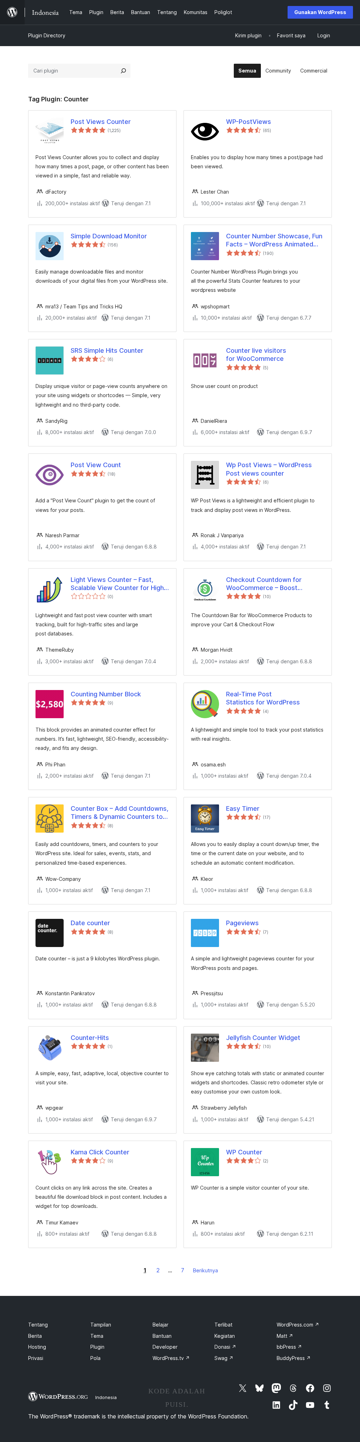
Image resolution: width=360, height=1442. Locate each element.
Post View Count (96, 465)
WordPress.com (298, 1325)
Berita (35, 1336)
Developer (165, 1347)
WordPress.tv (171, 1358)
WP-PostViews (248, 121)
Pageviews (242, 923)
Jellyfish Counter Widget (263, 1037)
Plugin (97, 1347)
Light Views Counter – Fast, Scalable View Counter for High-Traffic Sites (119, 584)
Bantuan (162, 1336)
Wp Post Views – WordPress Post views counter (269, 469)
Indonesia (106, 1397)
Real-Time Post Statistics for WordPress (263, 698)
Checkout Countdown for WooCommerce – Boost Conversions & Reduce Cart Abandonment (267, 584)
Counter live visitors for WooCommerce (256, 354)
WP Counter (244, 1152)
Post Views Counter (101, 121)
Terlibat (223, 1325)
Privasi (35, 1358)
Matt (285, 1336)
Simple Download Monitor (109, 236)
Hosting (37, 1347)
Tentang (38, 1325)
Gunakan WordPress (320, 12)
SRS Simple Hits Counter (107, 350)
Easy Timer (242, 808)
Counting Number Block (106, 694)
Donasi (225, 1347)
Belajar (160, 1325)
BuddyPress (294, 1358)
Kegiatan (224, 1336)
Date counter (90, 923)
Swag (223, 1358)
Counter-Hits (90, 1037)
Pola (95, 1358)
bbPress (289, 1347)
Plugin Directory (46, 35)
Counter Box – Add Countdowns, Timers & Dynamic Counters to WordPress (119, 813)
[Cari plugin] (123, 71)
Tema (96, 1336)
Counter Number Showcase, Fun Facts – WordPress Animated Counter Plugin (274, 240)
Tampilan (100, 1325)
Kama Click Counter (100, 1152)
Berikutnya (205, 1270)
